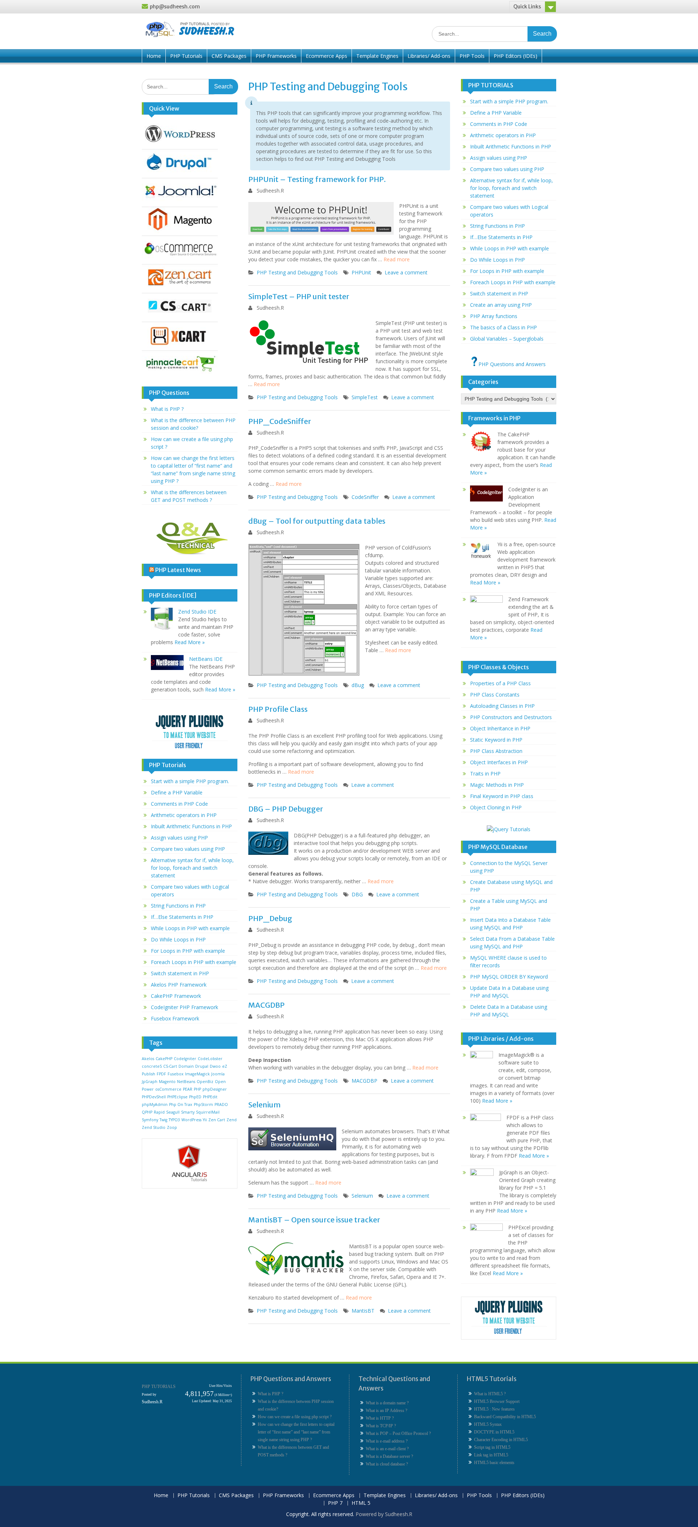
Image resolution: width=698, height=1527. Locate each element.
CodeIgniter (185, 1058)
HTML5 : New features (494, 1409)
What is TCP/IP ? (381, 1425)
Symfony (150, 1119)
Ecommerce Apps (326, 55)
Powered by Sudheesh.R (384, 1514)
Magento (167, 1081)
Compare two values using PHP (188, 848)
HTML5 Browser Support (497, 1401)
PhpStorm (203, 1104)
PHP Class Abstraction (496, 750)
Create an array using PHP (501, 304)
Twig (163, 1119)
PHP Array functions (493, 316)
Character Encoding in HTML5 (501, 1439)
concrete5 (152, 1066)
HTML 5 (361, 1503)
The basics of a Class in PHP (503, 327)
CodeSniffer (365, 496)
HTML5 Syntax (488, 1424)
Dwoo (215, 1066)
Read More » (189, 642)
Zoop (172, 1127)
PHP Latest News (178, 570)
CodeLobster (210, 1058)
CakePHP (164, 1058)
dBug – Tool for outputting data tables (316, 520)
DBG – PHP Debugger (285, 808)
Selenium (264, 1104)
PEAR (187, 1089)
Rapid (159, 1112)
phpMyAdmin (155, 1104)
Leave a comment (406, 272)
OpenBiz (205, 1081)
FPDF (161, 1073)
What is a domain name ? (387, 1402)
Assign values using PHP (179, 837)
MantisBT (363, 1310)
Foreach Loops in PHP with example (193, 962)
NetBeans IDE (205, 658)
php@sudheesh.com (175, 6)
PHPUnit (361, 272)
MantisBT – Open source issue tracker (314, 1219)
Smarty (187, 1112)
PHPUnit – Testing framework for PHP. (317, 179)
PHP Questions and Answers (511, 364)
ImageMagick (197, 1073)
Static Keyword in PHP (496, 739)
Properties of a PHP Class (500, 683)
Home (154, 55)
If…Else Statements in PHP (182, 916)
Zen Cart (216, 1119)
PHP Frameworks (276, 55)
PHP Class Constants (495, 694)
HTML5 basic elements (494, 1462)
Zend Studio (153, 1127)
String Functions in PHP (178, 905)
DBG (357, 894)
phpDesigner (214, 1089)
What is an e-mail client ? (387, 1448)
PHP (197, 1089)
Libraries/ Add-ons (429, 55)
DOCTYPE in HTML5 (494, 1432)
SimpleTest (365, 397)
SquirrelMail (208, 1112)
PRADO (221, 1104)
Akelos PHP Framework (178, 984)
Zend (231, 1119)
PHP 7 (335, 1503)
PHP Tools (472, 55)
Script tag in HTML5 (492, 1447)
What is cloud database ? (387, 1464)
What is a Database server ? (389, 1456)
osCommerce (168, 1089)
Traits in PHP (485, 773)
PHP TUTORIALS (159, 1386)
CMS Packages (229, 55)
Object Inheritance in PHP (500, 728)
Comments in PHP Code (179, 803)
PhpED (195, 1096)
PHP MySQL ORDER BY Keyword (509, 976)
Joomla (218, 1073)
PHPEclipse (177, 1096)
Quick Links (527, 6)
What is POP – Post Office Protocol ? (398, 1433)
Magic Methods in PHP (497, 784)
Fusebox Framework (175, 1018)
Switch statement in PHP (180, 973)
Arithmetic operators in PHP (184, 815)
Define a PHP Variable (176, 792)
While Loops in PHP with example (190, 928)
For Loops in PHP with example (188, 950)
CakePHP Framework (176, 995)
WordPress (191, 1119)
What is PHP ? (167, 408)
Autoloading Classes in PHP (502, 705)
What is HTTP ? (380, 1418)
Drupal (201, 1066)
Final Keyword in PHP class (501, 796)
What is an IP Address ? (386, 1410)
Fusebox (176, 1073)
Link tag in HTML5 (491, 1454)
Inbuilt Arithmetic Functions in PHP (191, 826)
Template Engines (377, 55)
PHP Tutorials (186, 55)
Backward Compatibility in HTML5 (505, 1416)
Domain (186, 1066)
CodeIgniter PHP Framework (184, 1007)
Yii (205, 1119)
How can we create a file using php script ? (295, 1416)
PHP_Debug (270, 918)
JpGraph (149, 1081)
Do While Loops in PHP (178, 939)
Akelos (148, 1058)
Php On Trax (180, 1104)
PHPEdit (210, 1096)
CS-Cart (170, 1066)
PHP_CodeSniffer (279, 421)
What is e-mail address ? (387, 1441)
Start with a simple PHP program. (190, 781)
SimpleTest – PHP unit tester (298, 296)
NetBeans (186, 1081)
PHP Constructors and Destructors (511, 717)
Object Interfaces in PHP (499, 762)
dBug (358, 685)
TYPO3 (174, 1119)
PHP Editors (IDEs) (515, 55)
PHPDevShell (154, 1096)
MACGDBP (266, 1005)
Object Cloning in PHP (496, 807)
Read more (397, 259)
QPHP (147, 1112)
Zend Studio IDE (197, 611)
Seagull (173, 1112)
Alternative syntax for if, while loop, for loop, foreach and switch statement (192, 868)
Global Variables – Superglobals (506, 338)
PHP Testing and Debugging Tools (297, 272)
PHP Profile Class (278, 709)
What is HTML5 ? (490, 1393)
